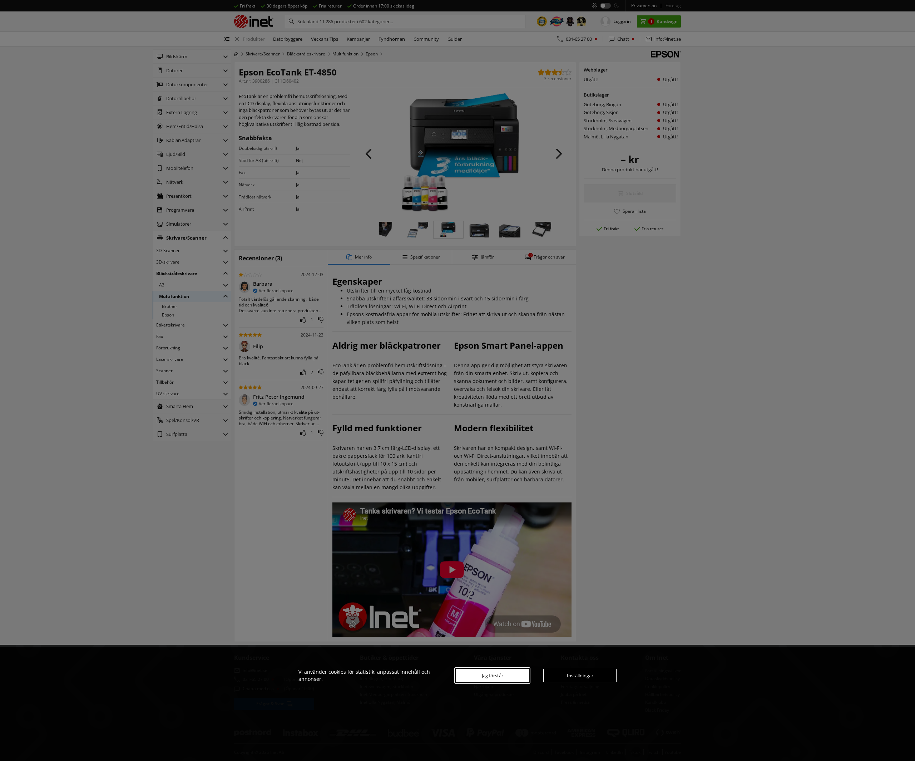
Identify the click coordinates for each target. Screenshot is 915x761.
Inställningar (580, 675)
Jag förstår (492, 675)
